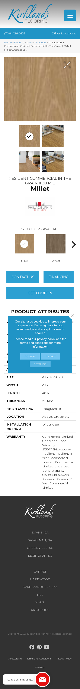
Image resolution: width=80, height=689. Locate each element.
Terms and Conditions (39, 658)
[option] (56, 248)
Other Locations (64, 33)
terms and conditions (34, 342)
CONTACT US (23, 277)
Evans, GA (40, 532)
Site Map (40, 667)
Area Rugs (40, 610)
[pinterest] (39, 647)
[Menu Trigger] (70, 15)
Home (8, 42)
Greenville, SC (40, 548)
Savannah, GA (40, 540)
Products (40, 42)
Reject (51, 356)
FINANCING (59, 277)
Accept (30, 356)
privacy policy (46, 338)
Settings (40, 363)
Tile (40, 595)
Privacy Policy (63, 658)
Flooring (19, 42)
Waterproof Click (40, 587)
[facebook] (32, 647)
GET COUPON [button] (40, 293)
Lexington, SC (40, 555)
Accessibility (15, 658)
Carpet (40, 571)
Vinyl (30, 42)
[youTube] (47, 647)
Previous (6, 244)
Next (73, 244)
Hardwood (40, 579)
